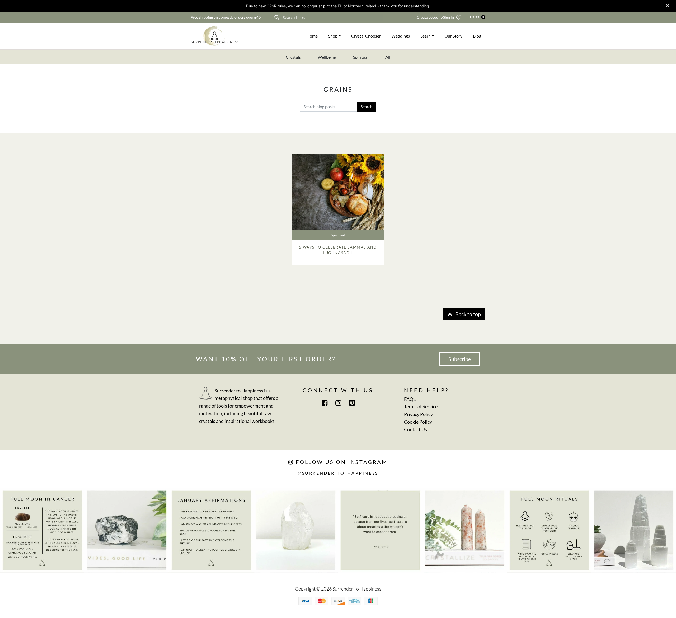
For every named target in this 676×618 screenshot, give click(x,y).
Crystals (293, 56)
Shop (332, 35)
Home (312, 35)
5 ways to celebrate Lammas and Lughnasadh (338, 250)
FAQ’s (410, 399)
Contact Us (415, 429)
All (387, 56)
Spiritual (360, 56)
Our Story (453, 35)
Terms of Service (421, 406)
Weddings (400, 35)
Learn (425, 35)
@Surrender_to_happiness (338, 472)
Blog (477, 35)
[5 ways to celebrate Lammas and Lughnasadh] (338, 192)
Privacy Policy (418, 414)
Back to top (467, 314)
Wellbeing (327, 56)
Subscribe (459, 359)
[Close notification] (667, 6)
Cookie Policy (418, 422)
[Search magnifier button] (276, 17)
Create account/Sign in (435, 17)
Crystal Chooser (366, 35)
